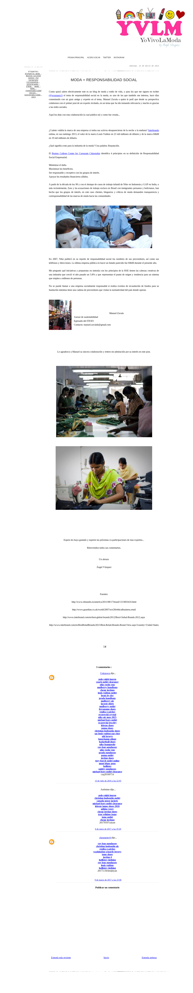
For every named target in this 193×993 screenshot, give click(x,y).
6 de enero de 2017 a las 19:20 (108, 829)
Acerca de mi (93, 57)
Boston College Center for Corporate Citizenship (33, 79)
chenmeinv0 (105, 837)
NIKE (33, 89)
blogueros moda (33, 74)
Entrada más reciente (61, 957)
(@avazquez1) (56, 95)
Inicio (106, 957)
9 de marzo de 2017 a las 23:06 (108, 880)
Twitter (107, 57)
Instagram (119, 57)
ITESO (29, 86)
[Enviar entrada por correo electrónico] (104, 646)
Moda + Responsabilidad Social (104, 80)
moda (37, 86)
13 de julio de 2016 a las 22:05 (108, 781)
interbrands (33, 84)
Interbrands (153, 130)
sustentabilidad (32, 95)
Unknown (105, 673)
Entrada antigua (149, 957)
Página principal (76, 57)
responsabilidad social (33, 92)
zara (33, 97)
